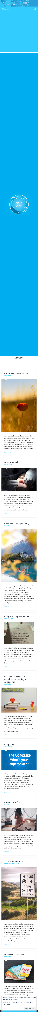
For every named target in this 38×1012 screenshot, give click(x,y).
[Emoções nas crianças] (18, 971)
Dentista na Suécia (12, 462)
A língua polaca (11, 744)
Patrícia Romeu (8, 747)
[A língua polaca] (18, 760)
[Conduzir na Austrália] (18, 893)
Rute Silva (6, 526)
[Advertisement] (19, 32)
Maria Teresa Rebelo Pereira (12, 864)
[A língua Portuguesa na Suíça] (18, 633)
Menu (6, 9)
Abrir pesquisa (34, 9)
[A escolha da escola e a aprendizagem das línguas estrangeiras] (18, 700)
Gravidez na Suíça (12, 802)
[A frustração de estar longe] (18, 405)
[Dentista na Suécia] (18, 479)
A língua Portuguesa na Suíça (17, 616)
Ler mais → (7, 452)
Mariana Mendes (8, 618)
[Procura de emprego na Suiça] (18, 555)
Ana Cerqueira (8, 464)
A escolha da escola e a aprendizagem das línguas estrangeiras (15, 679)
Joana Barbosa (8, 376)
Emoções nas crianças (14, 954)
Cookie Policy (6, 1004)
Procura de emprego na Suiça (17, 523)
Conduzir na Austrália (13, 861)
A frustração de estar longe (16, 373)
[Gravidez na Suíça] (18, 820)
